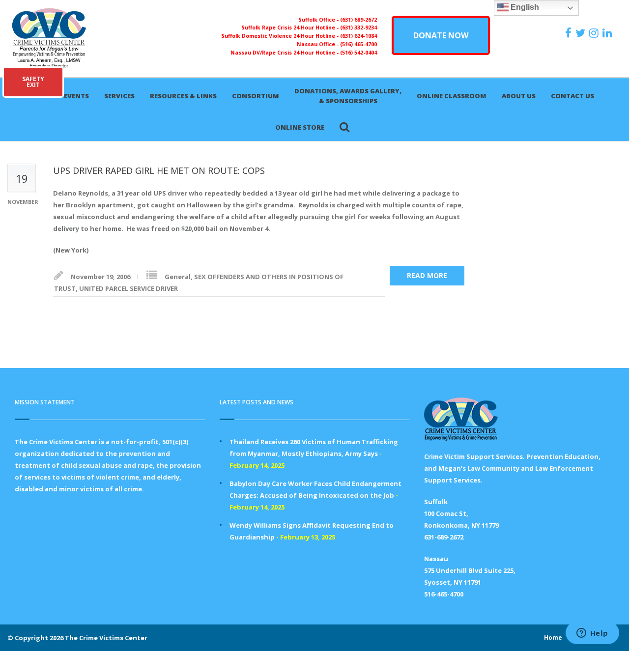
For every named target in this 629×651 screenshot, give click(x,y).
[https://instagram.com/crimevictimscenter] (595, 33)
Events (76, 95)
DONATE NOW (440, 35)
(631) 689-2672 (358, 19)
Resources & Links (183, 95)
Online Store (299, 127)
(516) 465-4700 (358, 44)
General (178, 276)
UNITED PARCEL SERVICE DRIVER (128, 288)
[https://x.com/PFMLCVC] (581, 33)
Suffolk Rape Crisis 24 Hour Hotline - (290, 27)
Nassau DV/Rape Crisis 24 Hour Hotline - (285, 52)
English (524, 7)
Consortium (255, 95)
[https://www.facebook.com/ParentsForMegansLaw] (569, 33)
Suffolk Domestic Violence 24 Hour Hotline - (280, 35)
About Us (519, 95)
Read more (427, 275)
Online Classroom (451, 95)
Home (553, 637)
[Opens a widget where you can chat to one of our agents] (592, 634)
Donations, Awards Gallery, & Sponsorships (347, 95)
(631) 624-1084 (358, 35)
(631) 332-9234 (358, 27)
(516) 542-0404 (358, 52)
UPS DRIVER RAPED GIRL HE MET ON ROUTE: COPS (159, 170)
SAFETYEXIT (33, 82)
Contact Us (572, 95)
